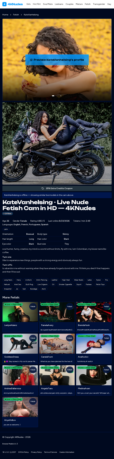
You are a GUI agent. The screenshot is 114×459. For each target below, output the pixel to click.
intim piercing (41, 280)
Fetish (88, 4)
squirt (78, 284)
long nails (8, 280)
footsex (89, 284)
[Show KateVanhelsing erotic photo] (53, 96)
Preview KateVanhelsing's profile (59, 60)
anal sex (17, 284)
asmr (44, 289)
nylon (98, 280)
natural (7, 284)
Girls (28, 4)
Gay (109, 4)
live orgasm (43, 284)
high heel (66, 280)
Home (5, 14)
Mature (79, 4)
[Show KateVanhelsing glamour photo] (61, 96)
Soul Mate (48, 4)
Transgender (99, 4)
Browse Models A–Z (10, 444)
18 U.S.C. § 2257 (9, 452)
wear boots (78, 280)
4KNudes (13, 4)
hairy (19, 280)
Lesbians (59, 4)
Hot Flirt (37, 4)
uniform (28, 280)
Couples (69, 4)
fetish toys (100, 284)
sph (24, 289)
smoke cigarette (65, 284)
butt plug (29, 284)
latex (90, 280)
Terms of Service (50, 452)
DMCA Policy (23, 452)
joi (17, 289)
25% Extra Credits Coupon (61, 189)
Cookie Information (66, 452)
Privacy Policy (36, 452)
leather (54, 280)
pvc (106, 280)
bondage (33, 289)
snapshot (7, 289)
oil (53, 284)
